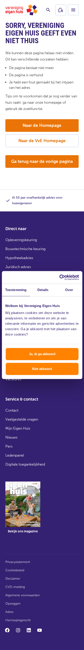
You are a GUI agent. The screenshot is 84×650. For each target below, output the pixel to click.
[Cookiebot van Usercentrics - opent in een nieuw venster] (60, 277)
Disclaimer (12, 579)
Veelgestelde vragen (21, 419)
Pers (9, 446)
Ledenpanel (14, 455)
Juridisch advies (18, 267)
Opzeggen (12, 603)
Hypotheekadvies (19, 258)
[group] (22, 511)
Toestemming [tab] (15, 290)
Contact (11, 410)
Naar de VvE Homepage (42, 140)
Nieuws (11, 437)
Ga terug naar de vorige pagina (42, 161)
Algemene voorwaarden (22, 595)
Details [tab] (42, 290)
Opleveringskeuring (21, 240)
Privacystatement (17, 562)
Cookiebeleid (14, 570)
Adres (9, 612)
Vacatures (13, 379)
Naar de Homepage (42, 125)
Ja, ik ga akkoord (42, 354)
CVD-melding (15, 587)
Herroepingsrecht (18, 620)
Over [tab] (69, 290)
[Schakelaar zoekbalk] (48, 9)
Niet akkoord (42, 369)
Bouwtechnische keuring (25, 249)
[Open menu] (73, 9)
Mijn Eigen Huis (17, 428)
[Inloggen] (60, 9)
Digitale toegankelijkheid (25, 464)
